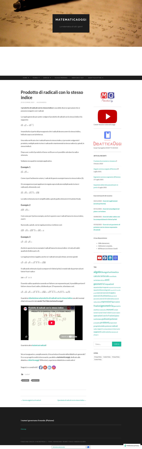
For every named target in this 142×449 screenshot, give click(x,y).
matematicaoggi (71, 19)
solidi (103, 332)
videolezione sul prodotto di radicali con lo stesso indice (50, 298)
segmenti (97, 332)
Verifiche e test (78, 78)
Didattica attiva (94, 78)
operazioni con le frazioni (104, 315)
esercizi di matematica (107, 299)
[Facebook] (104, 258)
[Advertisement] (71, 61)
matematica (102, 310)
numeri (96, 313)
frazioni (97, 306)
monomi (109, 309)
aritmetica (114, 272)
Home (25, 78)
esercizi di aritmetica (102, 296)
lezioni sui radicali (39, 345)
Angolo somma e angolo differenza (105, 169)
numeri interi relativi (105, 313)
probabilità (97, 323)
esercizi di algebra (109, 293)
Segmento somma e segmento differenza (107, 177)
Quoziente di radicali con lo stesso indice (71, 400)
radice (95, 329)
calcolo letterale (101, 276)
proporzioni (113, 323)
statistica (108, 332)
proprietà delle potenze (102, 326)
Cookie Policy (106, 357)
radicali (35, 380)
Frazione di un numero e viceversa (105, 161)
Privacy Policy (98, 357)
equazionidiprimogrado (101, 287)
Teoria (35, 78)
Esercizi (46, 78)
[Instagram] (115, 258)
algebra (26, 380)
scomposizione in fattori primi (111, 329)
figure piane (115, 302)
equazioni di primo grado (115, 287)
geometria (107, 305)
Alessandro (42, 102)
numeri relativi (116, 313)
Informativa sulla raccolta (59, 447)
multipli (116, 310)
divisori (103, 280)
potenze (113, 319)
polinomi (105, 319)
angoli (106, 272)
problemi (104, 322)
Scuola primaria (61, 78)
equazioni (109, 284)
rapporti (100, 329)
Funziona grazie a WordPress (33, 441)
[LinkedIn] (110, 258)
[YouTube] (99, 258)
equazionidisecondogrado (102, 290)
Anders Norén (80, 441)
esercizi (99, 293)
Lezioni (27, 374)
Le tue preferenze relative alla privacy (76, 447)
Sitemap (23, 429)
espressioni (106, 301)
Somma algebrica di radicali (31, 400)
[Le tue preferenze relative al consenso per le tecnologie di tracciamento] (131, 445)
